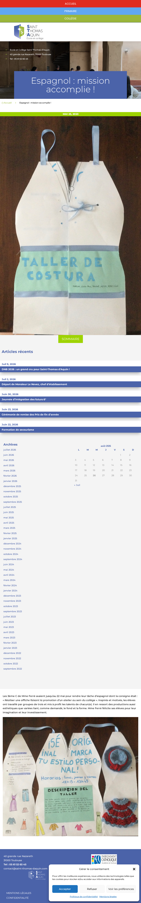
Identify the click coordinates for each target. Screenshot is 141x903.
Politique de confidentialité (84, 896)
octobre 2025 (10, 496)
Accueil (70, 4)
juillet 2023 (9, 616)
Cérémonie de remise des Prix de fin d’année (30, 414)
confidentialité (17, 897)
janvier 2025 (10, 538)
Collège (70, 18)
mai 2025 (8, 517)
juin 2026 (8, 454)
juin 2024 (8, 564)
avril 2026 (8, 465)
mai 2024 (8, 569)
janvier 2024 (10, 590)
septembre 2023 (12, 611)
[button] (134, 869)
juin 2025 (8, 512)
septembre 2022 (12, 668)
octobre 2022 (10, 663)
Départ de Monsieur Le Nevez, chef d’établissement (34, 384)
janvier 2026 (10, 481)
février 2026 (10, 475)
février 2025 (10, 533)
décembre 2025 (12, 486)
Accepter (65, 889)
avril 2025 (8, 522)
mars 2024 (9, 580)
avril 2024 (8, 574)
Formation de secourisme (18, 429)
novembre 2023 (12, 600)
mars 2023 (9, 637)
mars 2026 (9, 470)
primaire (70, 11)
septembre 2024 (12, 559)
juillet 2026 (9, 449)
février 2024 (10, 585)
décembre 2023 (12, 595)
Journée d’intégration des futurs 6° (24, 399)
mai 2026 (8, 460)
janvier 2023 (10, 647)
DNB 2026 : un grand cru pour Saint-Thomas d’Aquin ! (36, 369)
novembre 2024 (12, 548)
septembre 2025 (12, 501)
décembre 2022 (12, 653)
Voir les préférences (121, 889)
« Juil (77, 485)
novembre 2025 (12, 491)
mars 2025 (9, 527)
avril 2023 (8, 632)
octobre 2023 (10, 606)
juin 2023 (8, 621)
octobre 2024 (10, 554)
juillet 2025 (9, 507)
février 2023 (10, 642)
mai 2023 (8, 627)
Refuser (92, 889)
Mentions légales (108, 896)
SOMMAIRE (70, 339)
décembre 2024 (12, 543)
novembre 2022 (12, 658)
